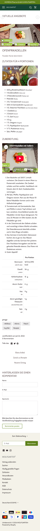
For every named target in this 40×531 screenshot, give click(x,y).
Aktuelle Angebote (14, 16)
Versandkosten (7, 476)
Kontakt (5, 482)
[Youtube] (7, 450)
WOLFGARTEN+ (22, 523)
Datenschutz (7, 489)
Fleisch (26, 324)
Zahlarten (5, 472)
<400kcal (7, 324)
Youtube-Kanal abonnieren (12, 56)
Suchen (5, 465)
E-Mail (4, 390)
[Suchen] (30, 7)
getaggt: (5, 320)
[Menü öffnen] (3, 7)
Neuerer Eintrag (20, 363)
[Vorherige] (2, 17)
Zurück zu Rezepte (20, 358)
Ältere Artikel (20, 352)
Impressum (6, 493)
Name (4, 380)
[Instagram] (10, 450)
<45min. (17, 324)
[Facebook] (4, 450)
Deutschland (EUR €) (9, 503)
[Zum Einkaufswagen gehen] (35, 7)
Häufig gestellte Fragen (10, 469)
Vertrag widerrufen (9, 462)
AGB (4, 486)
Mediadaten (6, 479)
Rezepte (16, 328)
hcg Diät (7, 328)
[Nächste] (37, 17)
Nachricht (5, 399)
